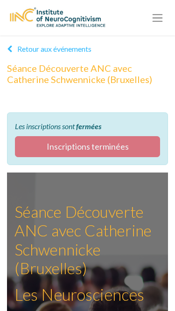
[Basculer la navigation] (157, 18)
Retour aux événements (53, 48)
